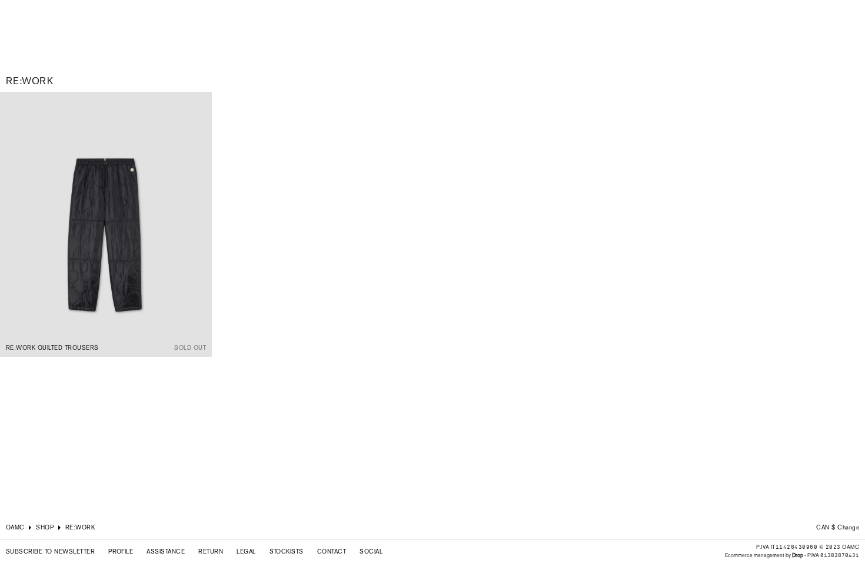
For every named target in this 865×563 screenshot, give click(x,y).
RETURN (210, 551)
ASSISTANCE (166, 551)
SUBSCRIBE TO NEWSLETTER (50, 551)
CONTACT (331, 551)
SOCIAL (371, 551)
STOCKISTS (287, 551)
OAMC (15, 527)
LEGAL (246, 551)
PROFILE (120, 551)
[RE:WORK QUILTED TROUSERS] (106, 224)
